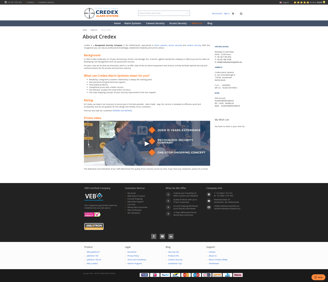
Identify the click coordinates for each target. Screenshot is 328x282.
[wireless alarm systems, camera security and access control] (102, 8)
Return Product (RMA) (218, 259)
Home (85, 30)
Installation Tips (175, 263)
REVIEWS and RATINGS (122, 110)
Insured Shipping (134, 199)
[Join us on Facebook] (153, 236)
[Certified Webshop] (92, 213)
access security (175, 45)
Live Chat (131, 204)
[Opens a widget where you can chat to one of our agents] (318, 277)
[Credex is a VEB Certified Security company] (94, 193)
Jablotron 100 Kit (94, 259)
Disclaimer (132, 252)
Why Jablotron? (93, 252)
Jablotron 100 (92, 256)
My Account (217, 13)
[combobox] (164, 13)
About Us (94, 30)
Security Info (173, 252)
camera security (194, 45)
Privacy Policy (133, 256)
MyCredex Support (135, 201)
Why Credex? (92, 263)
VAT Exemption (133, 213)
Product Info (173, 256)
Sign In (227, 13)
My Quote (131, 193)
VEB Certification (134, 210)
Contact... (30, 2)
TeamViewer (214, 263)
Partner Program (134, 263)
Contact (212, 252)
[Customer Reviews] (309, 3)
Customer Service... (46, 2)
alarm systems (160, 45)
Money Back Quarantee (137, 207)
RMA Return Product (136, 196)
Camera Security (175, 259)
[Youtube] (162, 236)
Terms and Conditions (136, 259)
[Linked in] (170, 236)
